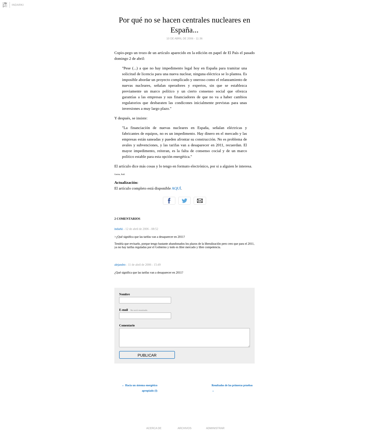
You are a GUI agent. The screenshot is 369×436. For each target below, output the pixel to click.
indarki (119, 228)
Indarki (18, 4)
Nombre (124, 294)
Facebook (169, 201)
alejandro (120, 264)
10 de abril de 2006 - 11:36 (184, 38)
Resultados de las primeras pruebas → (232, 388)
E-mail (133, 309)
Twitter (184, 201)
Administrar (215, 428)
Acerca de (153, 428)
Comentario (127, 325)
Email (200, 201)
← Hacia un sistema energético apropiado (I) (139, 388)
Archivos (184, 428)
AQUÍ (176, 188)
